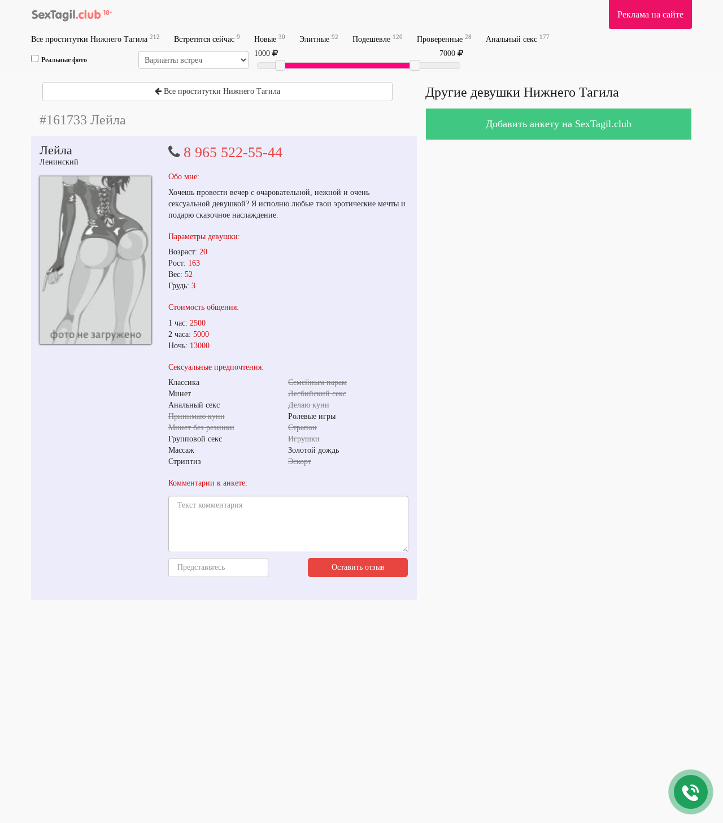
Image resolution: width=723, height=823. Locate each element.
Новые (269, 39)
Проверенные (444, 39)
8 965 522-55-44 (233, 152)
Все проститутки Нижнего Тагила (95, 39)
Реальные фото (64, 60)
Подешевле (377, 39)
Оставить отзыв (358, 567)
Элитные (318, 39)
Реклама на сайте (650, 14)
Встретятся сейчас (207, 39)
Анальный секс (518, 39)
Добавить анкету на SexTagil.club (558, 123)
